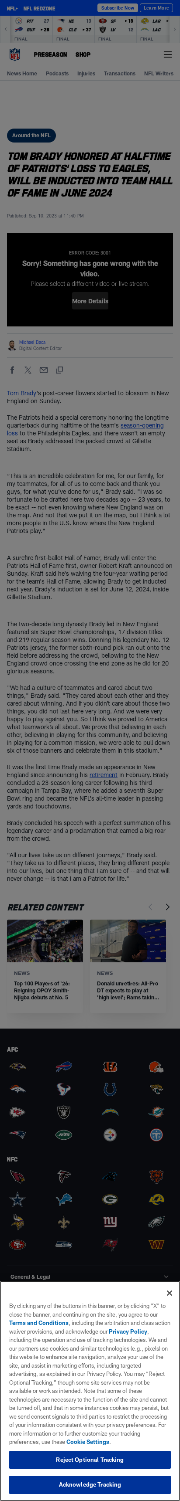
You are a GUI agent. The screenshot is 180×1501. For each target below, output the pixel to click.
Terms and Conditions (39, 1322)
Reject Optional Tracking (90, 1459)
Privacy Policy (128, 1331)
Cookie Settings (87, 1441)
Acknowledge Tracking (90, 1484)
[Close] (169, 1293)
